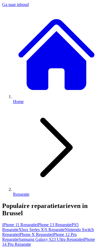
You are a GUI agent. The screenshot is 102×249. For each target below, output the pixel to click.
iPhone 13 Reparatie (54, 224)
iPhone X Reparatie (35, 234)
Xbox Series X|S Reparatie (41, 229)
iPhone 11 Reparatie (19, 224)
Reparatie (21, 194)
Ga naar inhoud (15, 4)
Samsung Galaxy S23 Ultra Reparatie (50, 239)
